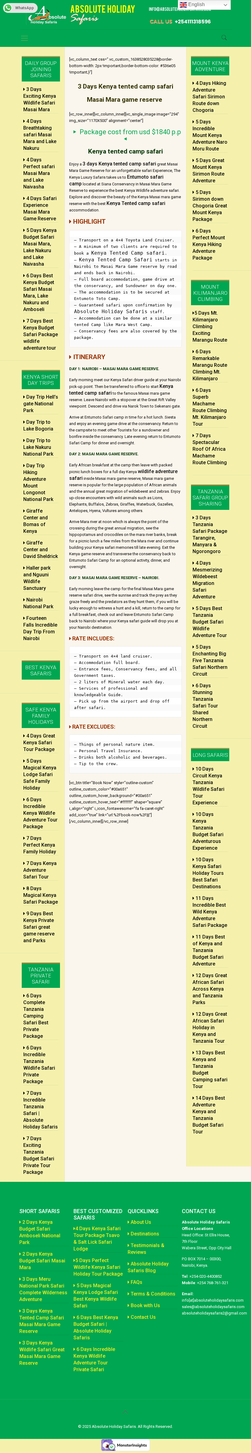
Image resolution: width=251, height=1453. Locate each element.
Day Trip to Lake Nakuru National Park (38, 447)
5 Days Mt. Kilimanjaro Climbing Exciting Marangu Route (210, 326)
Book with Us (144, 1305)
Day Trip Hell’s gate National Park (40, 403)
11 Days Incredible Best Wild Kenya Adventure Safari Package (210, 911)
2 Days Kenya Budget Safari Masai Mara (42, 1260)
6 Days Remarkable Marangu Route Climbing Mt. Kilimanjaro (210, 365)
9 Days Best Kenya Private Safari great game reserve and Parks (38, 927)
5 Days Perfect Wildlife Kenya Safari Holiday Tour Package (98, 1267)
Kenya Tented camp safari (136, 203)
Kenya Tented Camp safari (128, 253)
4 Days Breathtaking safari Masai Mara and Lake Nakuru (39, 134)
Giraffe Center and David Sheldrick (40, 549)
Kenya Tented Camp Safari (115, 260)
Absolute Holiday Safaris (111, 311)
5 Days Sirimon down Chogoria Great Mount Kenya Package (210, 205)
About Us (140, 1222)
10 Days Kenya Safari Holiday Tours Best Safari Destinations (208, 873)
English (196, 4)
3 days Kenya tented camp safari (119, 164)
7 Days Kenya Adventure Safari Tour (40, 870)
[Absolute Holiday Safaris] (124, 14)
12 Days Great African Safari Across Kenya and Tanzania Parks (210, 989)
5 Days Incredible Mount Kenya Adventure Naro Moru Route (210, 135)
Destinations (144, 1234)
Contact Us (142, 1317)
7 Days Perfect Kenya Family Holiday (39, 845)
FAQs (135, 1282)
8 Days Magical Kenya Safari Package (40, 895)
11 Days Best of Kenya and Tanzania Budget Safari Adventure (209, 950)
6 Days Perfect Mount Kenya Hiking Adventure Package (209, 244)
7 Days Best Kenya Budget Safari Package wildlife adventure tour (40, 334)
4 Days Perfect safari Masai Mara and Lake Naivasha (39, 173)
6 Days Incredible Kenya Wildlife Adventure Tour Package (40, 813)
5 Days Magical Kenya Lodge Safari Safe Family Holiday (39, 774)
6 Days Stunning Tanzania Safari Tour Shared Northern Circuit (205, 706)
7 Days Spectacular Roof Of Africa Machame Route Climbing (210, 449)
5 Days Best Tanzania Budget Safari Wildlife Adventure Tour (210, 621)
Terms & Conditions (152, 1294)
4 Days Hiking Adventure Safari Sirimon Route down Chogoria (209, 96)
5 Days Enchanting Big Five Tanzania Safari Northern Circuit (210, 660)
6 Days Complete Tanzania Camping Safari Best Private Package (35, 1016)
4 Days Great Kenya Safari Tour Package (39, 742)
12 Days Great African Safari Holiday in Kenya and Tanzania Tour (210, 1027)
